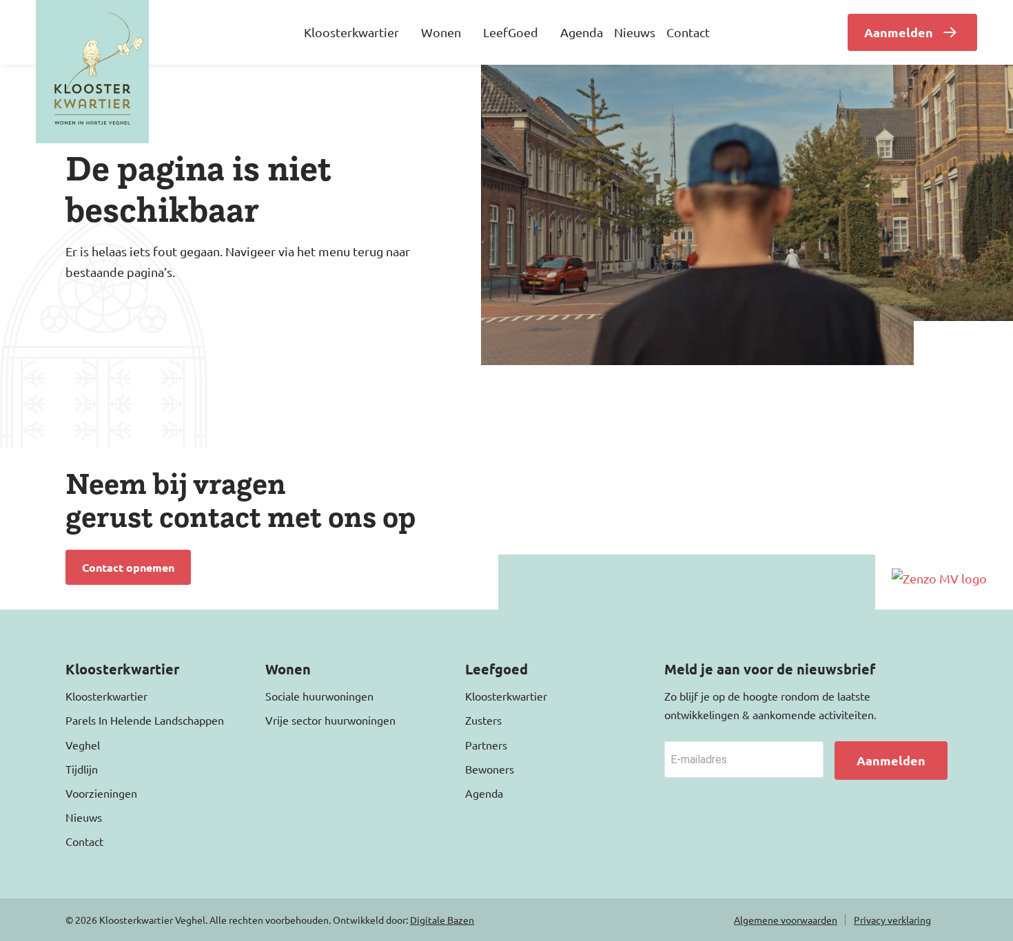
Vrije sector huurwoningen (330, 720)
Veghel (82, 745)
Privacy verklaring (892, 919)
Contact (688, 32)
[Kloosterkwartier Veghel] (92, 71)
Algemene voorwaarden (785, 919)
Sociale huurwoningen (319, 696)
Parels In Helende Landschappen (144, 720)
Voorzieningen (101, 793)
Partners (486, 745)
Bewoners (489, 769)
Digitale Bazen (442, 919)
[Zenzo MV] (939, 578)
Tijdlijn (81, 769)
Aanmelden (898, 32)
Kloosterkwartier (106, 696)
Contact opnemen (128, 567)
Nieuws (634, 32)
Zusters (483, 720)
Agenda (581, 32)
